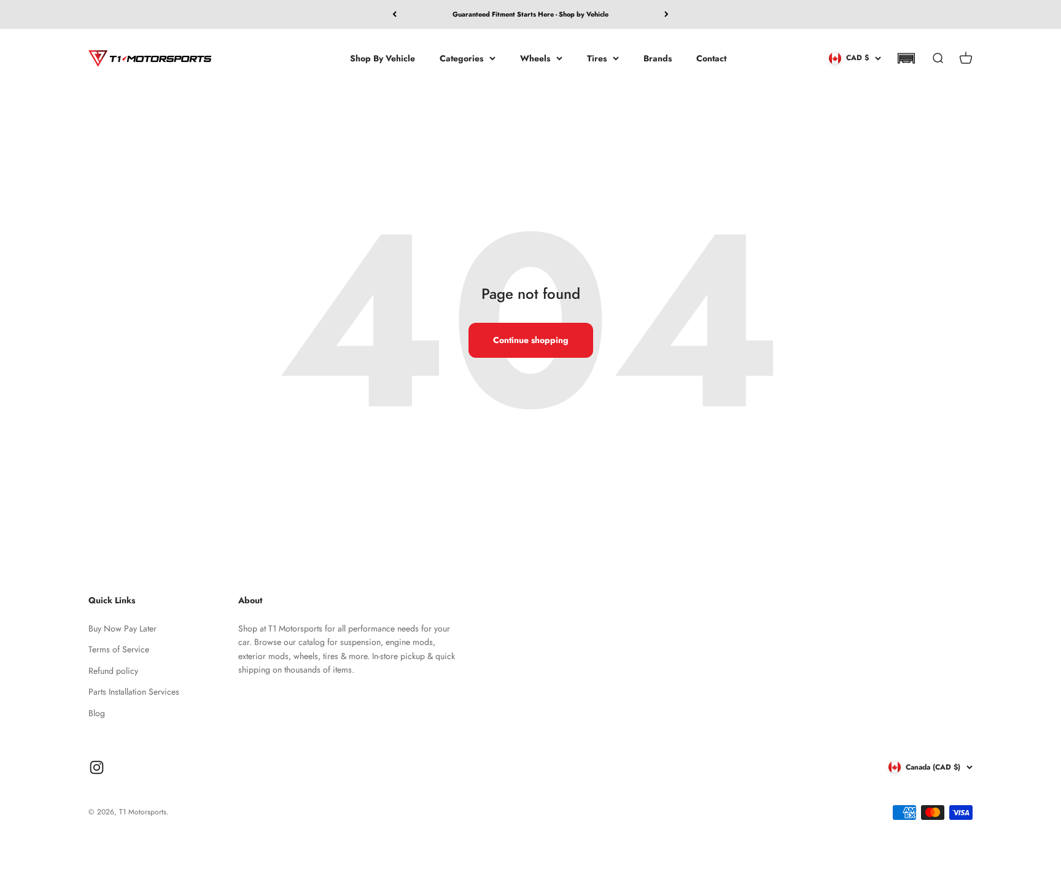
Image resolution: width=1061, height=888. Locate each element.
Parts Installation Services (133, 691)
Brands (657, 58)
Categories (461, 58)
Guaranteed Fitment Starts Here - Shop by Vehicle (530, 14)
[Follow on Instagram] (96, 767)
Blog (96, 713)
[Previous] (394, 14)
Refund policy (113, 671)
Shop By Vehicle (382, 58)
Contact (711, 58)
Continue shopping (531, 340)
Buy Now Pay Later (122, 628)
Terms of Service (118, 649)
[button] (906, 58)
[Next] (666, 14)
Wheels (535, 58)
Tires (597, 58)
